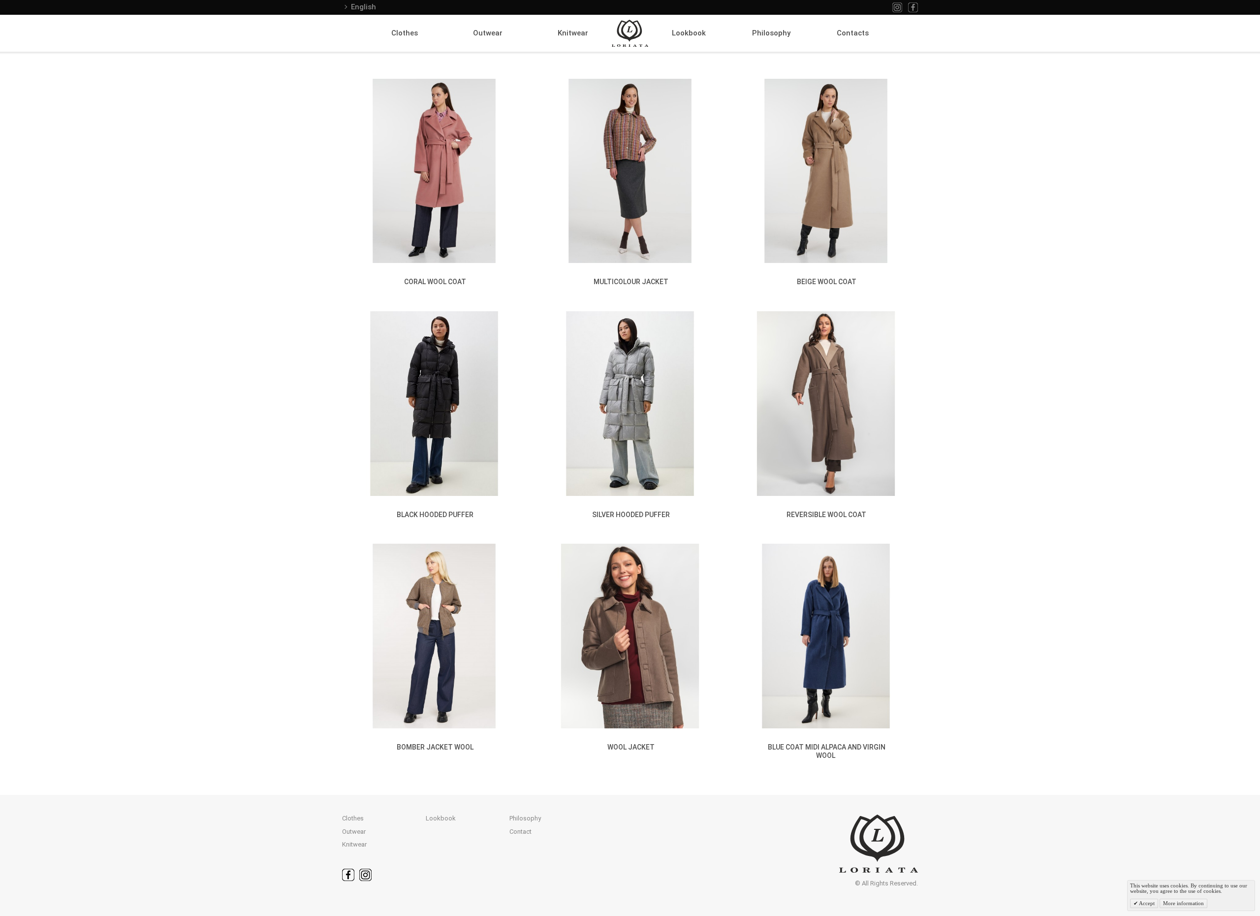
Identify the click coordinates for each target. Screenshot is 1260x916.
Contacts (853, 33)
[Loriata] (630, 33)
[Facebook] (913, 7)
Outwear (488, 33)
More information (1183, 903)
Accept (1146, 903)
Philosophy (771, 33)
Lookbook (689, 33)
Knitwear (573, 33)
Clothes (404, 33)
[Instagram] (897, 7)
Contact (520, 831)
